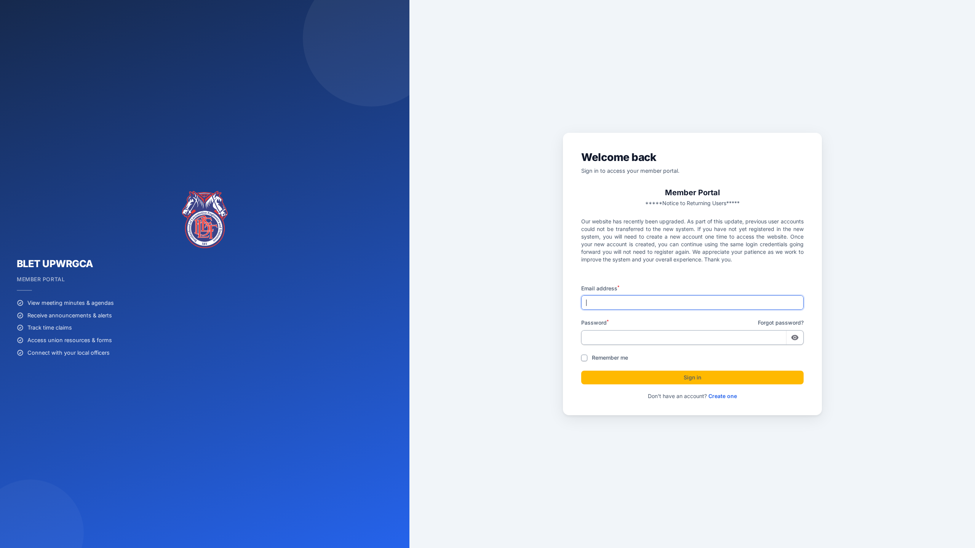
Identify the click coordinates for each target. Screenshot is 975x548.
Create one (722, 396)
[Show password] (795, 337)
